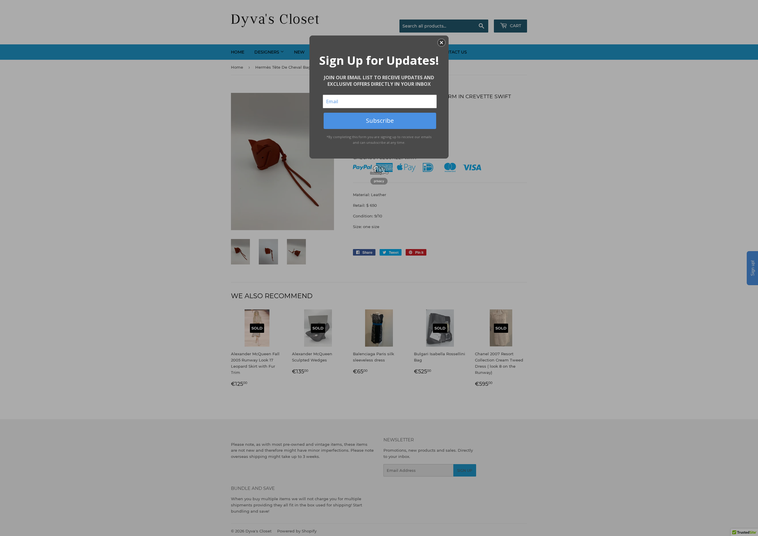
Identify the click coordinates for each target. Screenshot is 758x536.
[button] (441, 42)
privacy (379, 181)
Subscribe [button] (380, 121)
